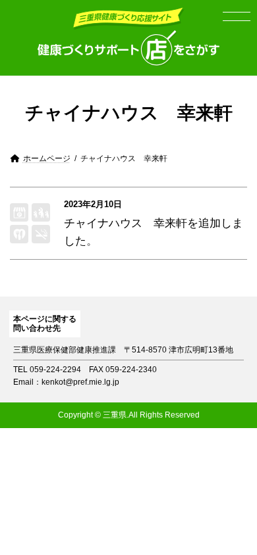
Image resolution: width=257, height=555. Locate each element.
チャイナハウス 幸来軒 (125, 223)
